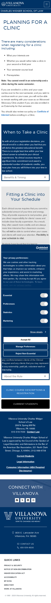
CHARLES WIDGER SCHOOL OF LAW (22, 11)
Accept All (25, 339)
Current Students (25, 456)
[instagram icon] (33, 500)
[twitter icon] (22, 500)
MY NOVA (8, 581)
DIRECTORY (9, 585)
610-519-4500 (27, 547)
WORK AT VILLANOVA (13, 589)
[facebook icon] (17, 500)
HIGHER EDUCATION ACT (14, 573)
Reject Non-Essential (25, 353)
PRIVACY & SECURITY (13, 565)
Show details (36, 332)
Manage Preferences (25, 346)
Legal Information (25, 461)
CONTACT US (27, 544)
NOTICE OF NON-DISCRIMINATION (17, 569)
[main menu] (46, 4)
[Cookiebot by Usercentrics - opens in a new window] (36, 248)
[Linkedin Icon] (28, 500)
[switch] (44, 304)
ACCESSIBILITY (10, 577)
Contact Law (33, 431)
